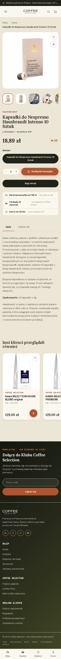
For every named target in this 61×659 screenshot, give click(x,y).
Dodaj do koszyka (42, 171)
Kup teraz (30, 183)
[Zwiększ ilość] (16, 172)
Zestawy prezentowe (13, 568)
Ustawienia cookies (13, 623)
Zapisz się (30, 491)
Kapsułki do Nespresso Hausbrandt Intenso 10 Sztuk (30, 158)
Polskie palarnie (11, 583)
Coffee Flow (9, 588)
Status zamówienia (12, 608)
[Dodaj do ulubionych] (54, 37)
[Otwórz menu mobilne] (6, 11)
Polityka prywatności (14, 618)
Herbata (7, 554)
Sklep (5, 22)
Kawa (14, 22)
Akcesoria (8, 564)
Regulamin (8, 613)
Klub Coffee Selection (14, 593)
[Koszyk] (55, 11)
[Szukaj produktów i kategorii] (48, 11)
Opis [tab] (8, 226)
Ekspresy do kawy (12, 559)
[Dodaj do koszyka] (33, 413)
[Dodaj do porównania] (54, 44)
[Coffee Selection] (30, 12)
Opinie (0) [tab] (24, 226)
